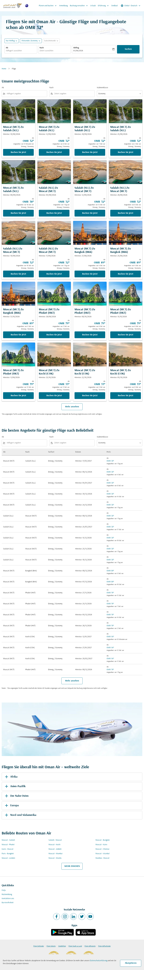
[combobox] (21, 50)
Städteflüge (62, 946)
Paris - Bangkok (8, 854)
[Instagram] (65, 916)
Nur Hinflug (10, 41)
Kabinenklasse (102, 88)
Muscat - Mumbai (55, 854)
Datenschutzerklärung (98, 961)
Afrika (13, 776)
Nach (42, 48)
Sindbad (114, 6)
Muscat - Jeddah (55, 849)
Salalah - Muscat (55, 840)
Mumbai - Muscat (102, 858)
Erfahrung (103, 5)
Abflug (76, 48)
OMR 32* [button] (34, 27)
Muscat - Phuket (8, 845)
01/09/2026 (78, 51)
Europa (14, 805)
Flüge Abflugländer (104, 946)
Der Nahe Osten (19, 796)
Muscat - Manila (55, 858)
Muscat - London (8, 858)
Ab (7, 48)
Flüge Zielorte (51, 946)
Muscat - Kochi (54, 845)
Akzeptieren (131, 963)
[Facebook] (56, 916)
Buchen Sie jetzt (18, 152)
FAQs (4, 890)
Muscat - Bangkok (102, 840)
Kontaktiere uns (8, 898)
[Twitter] (81, 916)
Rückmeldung (7, 894)
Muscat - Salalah (8, 840)
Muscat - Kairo (101, 845)
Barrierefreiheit (8, 903)
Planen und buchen (48, 5)
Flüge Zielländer (38, 946)
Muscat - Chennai (102, 849)
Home (4, 69)
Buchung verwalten (79, 5)
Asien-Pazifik (18, 786)
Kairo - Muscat (7, 849)
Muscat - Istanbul (102, 854)
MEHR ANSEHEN (72, 866)
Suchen (128, 49)
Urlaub (93, 6)
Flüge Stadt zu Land (75, 946)
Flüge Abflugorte (90, 946)
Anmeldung (63, 6)
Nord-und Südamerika (23, 815)
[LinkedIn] (73, 916)
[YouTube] (90, 916)
